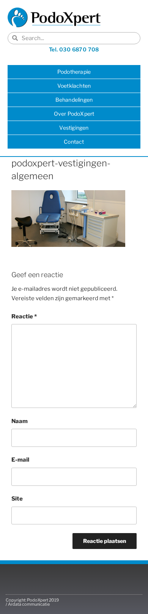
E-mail (20, 459)
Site (17, 498)
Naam (19, 421)
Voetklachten (74, 85)
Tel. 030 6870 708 (74, 49)
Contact (74, 141)
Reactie (24, 316)
